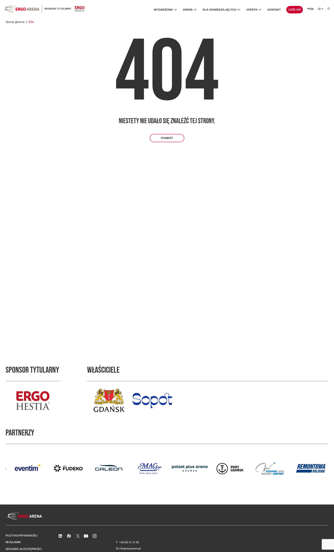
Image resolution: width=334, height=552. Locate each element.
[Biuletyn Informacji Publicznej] (310, 9)
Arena (188, 9)
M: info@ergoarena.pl (128, 548)
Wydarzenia (163, 9)
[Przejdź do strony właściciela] (109, 400)
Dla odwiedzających (219, 9)
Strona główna (15, 22)
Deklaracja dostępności (23, 549)
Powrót (167, 138)
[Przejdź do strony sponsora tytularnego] (33, 400)
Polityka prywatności (21, 535)
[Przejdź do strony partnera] (50, 468)
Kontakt (274, 9)
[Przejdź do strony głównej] (24, 516)
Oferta (251, 9)
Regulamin (13, 542)
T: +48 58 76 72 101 (127, 542)
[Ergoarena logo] (21, 9)
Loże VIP (294, 9)
